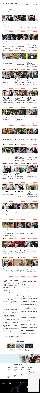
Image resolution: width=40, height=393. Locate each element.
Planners (22, 373)
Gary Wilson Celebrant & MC (19, 192)
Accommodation (29, 368)
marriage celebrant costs (6, 297)
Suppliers (9, 380)
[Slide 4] (8, 20)
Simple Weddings (29, 59)
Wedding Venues (8, 377)
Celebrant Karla (5, 266)
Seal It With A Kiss (30, 266)
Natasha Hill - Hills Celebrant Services (6, 41)
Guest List (3, 382)
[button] (12, 1)
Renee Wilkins (29, 97)
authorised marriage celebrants (7, 334)
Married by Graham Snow (19, 210)
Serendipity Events (18, 266)
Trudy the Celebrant (6, 97)
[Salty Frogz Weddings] (20, 346)
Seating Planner (3, 383)
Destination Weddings (16, 381)
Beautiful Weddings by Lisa (19, 97)
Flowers (8, 370)
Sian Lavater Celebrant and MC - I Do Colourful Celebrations (31, 116)
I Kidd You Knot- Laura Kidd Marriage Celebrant (7, 192)
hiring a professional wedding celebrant (7, 285)
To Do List (3, 381)
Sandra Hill (28, 172)
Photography (22, 372)
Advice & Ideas (21, 381)
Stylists (21, 375)
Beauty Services (15, 369)
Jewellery (15, 374)
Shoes (14, 376)
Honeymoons (29, 369)
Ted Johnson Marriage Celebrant (30, 41)
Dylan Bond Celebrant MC (31, 78)
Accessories (15, 368)
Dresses (9, 382)
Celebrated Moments (6, 153)
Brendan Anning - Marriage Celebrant (31, 22)
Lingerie (15, 375)
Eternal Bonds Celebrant (7, 247)
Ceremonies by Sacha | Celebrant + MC (6, 229)
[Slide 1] (7, 20)
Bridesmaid (15, 370)
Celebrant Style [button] (5, 13)
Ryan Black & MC (5, 22)
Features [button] (15, 13)
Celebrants (8, 368)
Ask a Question (21, 382)
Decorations (8, 369)
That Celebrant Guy (18, 59)
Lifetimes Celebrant (30, 210)
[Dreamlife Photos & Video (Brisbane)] (29, 346)
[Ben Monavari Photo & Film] (11, 346)
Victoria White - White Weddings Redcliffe (18, 173)
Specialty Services (22, 374)
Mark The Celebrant (6, 116)
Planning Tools (4, 380)
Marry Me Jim (29, 191)
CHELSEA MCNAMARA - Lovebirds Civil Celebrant (19, 22)
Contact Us (21, 383)
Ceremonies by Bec (30, 247)
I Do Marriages (17, 247)
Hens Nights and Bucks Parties (23, 369)
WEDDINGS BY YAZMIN (6, 59)
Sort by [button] (20, 13)
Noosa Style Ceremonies (6, 78)
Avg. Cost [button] (10, 13)
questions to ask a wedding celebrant (15, 311)
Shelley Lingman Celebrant (7, 210)
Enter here (4, 359)
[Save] (12, 22)
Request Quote (11, 50)
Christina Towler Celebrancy (17, 41)
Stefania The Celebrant (18, 116)
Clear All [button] (25, 13)
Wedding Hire (8, 376)
